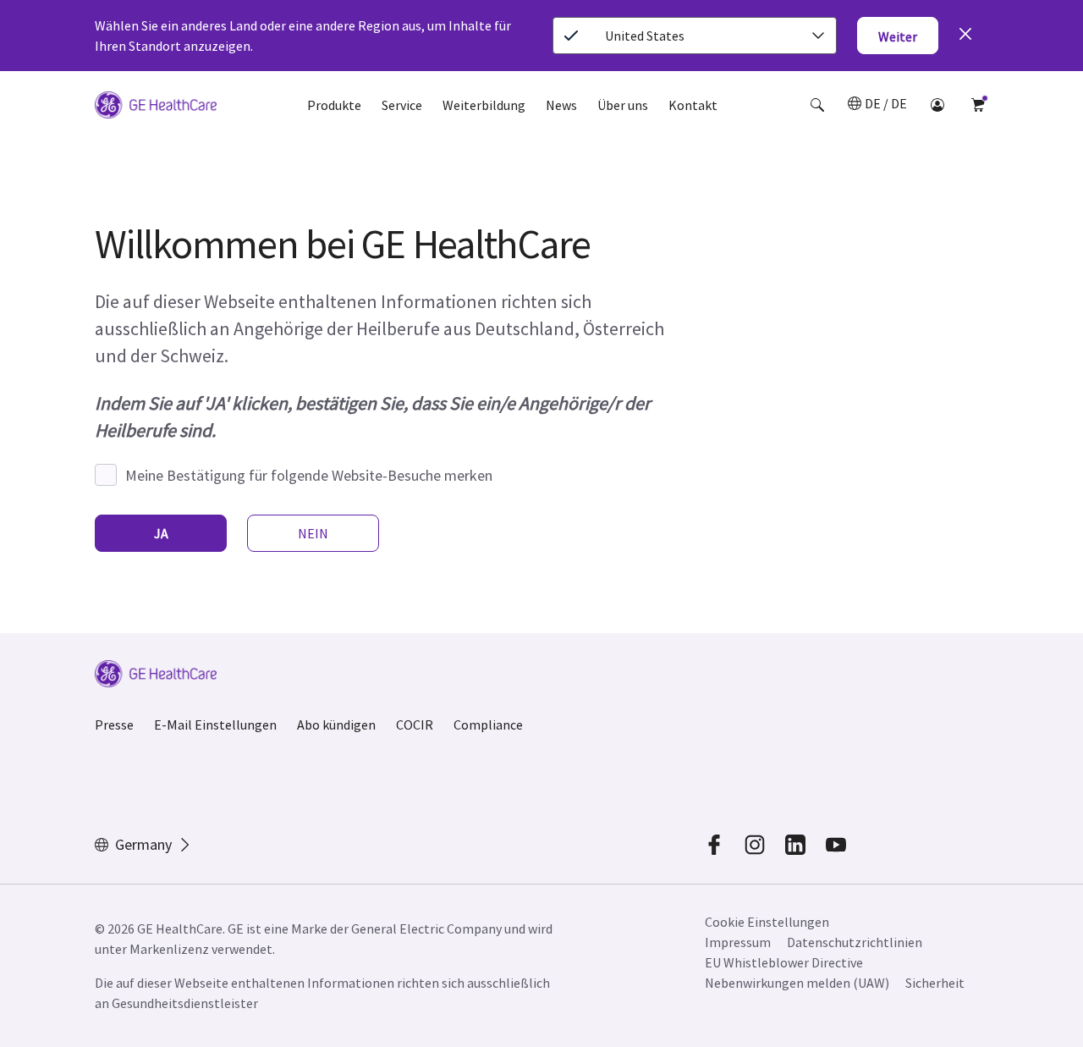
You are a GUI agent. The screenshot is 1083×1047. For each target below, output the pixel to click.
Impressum (738, 942)
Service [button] (402, 104)
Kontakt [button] (692, 104)
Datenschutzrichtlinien (854, 942)
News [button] (561, 104)
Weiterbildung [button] (484, 104)
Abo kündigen (336, 724)
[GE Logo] (156, 107)
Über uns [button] (622, 104)
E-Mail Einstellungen (215, 724)
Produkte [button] (334, 104)
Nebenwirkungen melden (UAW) (797, 982)
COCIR (414, 724)
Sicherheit (935, 982)
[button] (817, 105)
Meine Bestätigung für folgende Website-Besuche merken (308, 475)
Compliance (488, 724)
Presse (114, 724)
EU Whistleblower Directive (784, 962)
